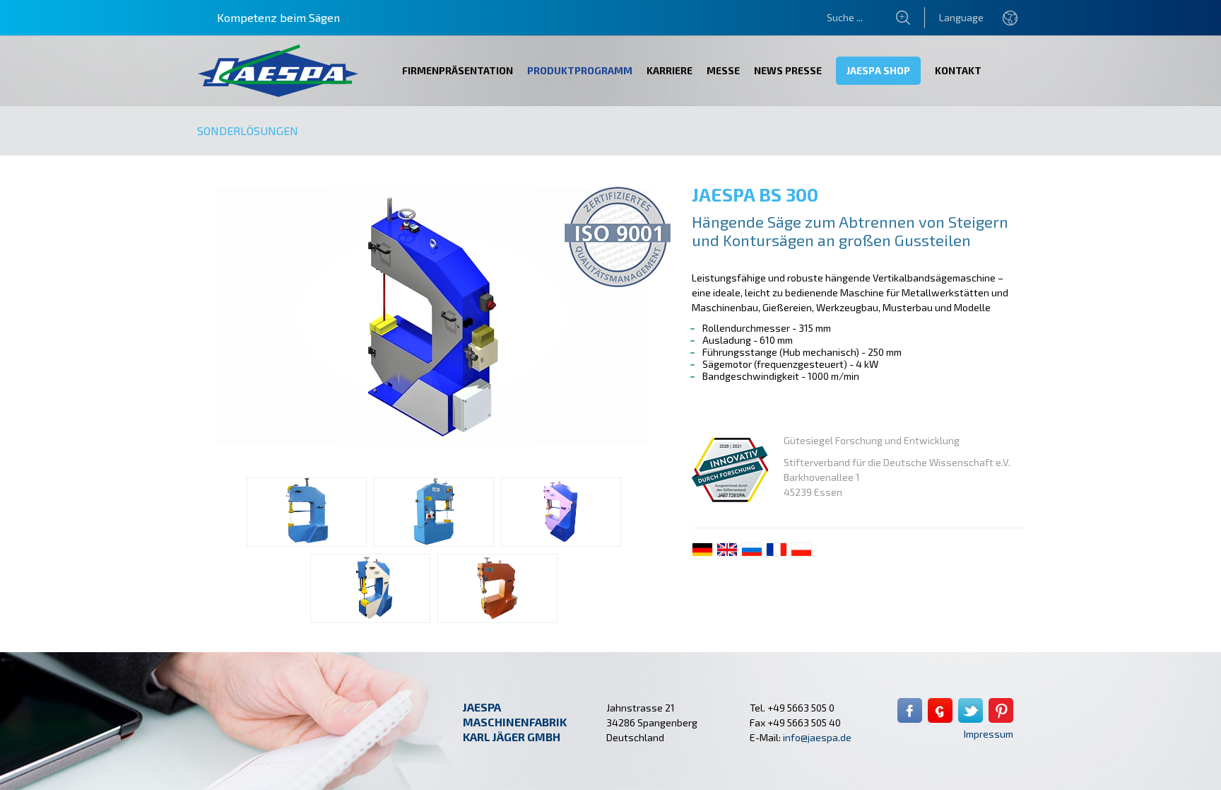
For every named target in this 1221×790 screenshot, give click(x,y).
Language (961, 17)
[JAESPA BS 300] (434, 447)
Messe (723, 70)
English (727, 549)
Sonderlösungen (247, 130)
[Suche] (910, 17)
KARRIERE (669, 70)
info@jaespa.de (817, 737)
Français (776, 549)
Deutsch (702, 549)
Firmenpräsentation (457, 70)
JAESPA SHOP (878, 70)
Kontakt (958, 70)
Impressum (988, 734)
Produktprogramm (579, 70)
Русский (751, 549)
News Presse (788, 70)
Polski (801, 549)
